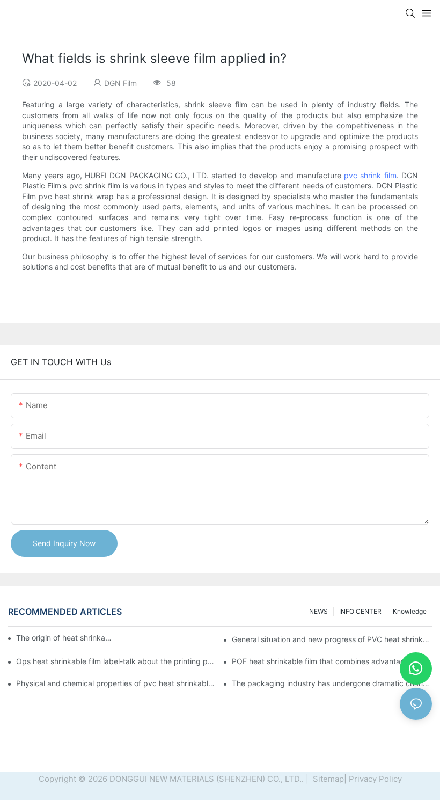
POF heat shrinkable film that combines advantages (322, 661)
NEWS (318, 611)
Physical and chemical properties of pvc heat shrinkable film (116, 683)
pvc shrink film (370, 175)
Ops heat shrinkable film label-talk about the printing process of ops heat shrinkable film (116, 661)
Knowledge (410, 611)
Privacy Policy (375, 779)
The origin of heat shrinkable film (64, 637)
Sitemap (327, 779)
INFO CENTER (360, 611)
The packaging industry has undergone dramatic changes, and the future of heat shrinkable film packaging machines (332, 683)
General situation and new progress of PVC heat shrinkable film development (332, 639)
